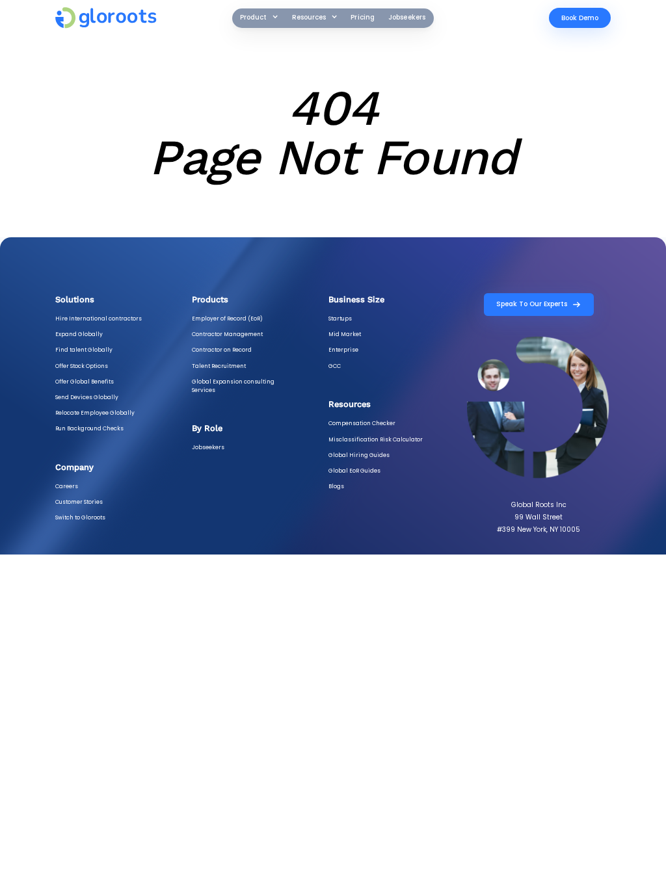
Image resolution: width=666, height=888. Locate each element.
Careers (66, 486)
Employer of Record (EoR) (227, 318)
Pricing (363, 17)
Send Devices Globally (86, 397)
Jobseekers (407, 17)
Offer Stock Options (81, 366)
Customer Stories (79, 502)
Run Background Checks (89, 428)
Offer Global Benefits (84, 381)
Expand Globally (79, 334)
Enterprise (343, 350)
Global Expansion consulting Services (233, 386)
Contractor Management (227, 334)
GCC (334, 366)
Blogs (336, 486)
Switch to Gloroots (80, 517)
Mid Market (344, 334)
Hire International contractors (98, 318)
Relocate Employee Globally (95, 413)
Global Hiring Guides (359, 455)
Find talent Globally (84, 350)
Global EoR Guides (354, 471)
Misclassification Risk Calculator (375, 439)
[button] (259, 17)
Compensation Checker (361, 423)
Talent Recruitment (219, 366)
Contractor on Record (222, 350)
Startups (340, 318)
